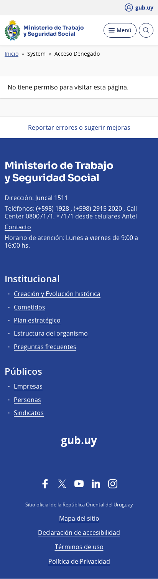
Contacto (18, 227)
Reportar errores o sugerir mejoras (79, 127)
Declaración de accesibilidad (79, 532)
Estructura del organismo (51, 333)
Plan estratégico (37, 320)
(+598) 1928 (52, 208)
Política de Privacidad (79, 561)
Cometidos (29, 307)
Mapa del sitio (79, 518)
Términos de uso (79, 547)
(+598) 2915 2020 (98, 208)
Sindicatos (29, 413)
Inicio (11, 53)
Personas (27, 399)
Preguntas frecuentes (45, 346)
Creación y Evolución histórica (57, 294)
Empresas (28, 386)
